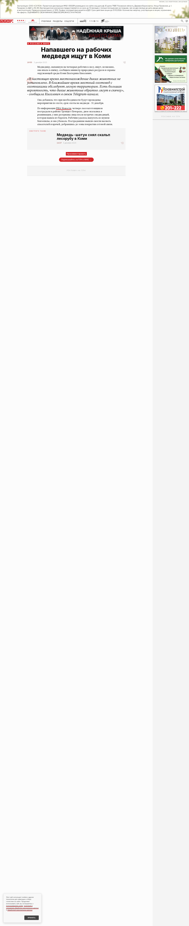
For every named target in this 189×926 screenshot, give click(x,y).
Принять (32, 918)
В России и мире (38, 43)
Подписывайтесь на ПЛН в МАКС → (76, 160)
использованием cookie (14, 906)
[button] (186, 21)
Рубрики (46, 21)
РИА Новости (63, 108)
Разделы (58, 21)
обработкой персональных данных (19, 910)
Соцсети (69, 21)
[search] (182, 21)
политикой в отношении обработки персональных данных (22, 907)
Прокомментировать (76, 154)
